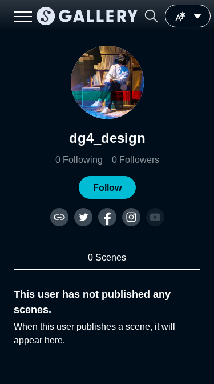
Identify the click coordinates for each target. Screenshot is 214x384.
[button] (151, 16)
